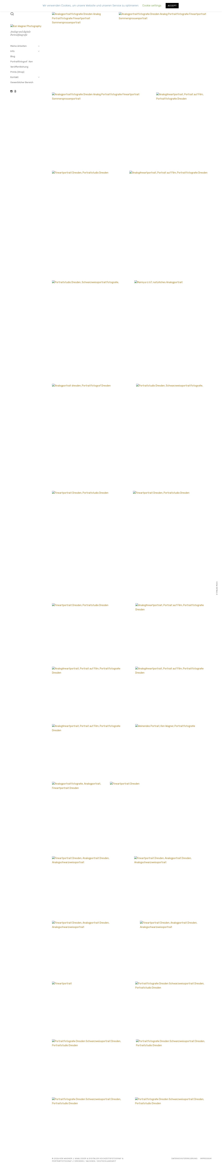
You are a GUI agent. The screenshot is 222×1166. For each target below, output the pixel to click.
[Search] (12, 14)
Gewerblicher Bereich (21, 82)
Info (12, 51)
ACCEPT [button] (172, 5)
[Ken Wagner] (11, 91)
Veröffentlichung (19, 66)
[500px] (15, 91)
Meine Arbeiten (18, 46)
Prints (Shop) (17, 72)
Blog (12, 56)
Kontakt (14, 77)
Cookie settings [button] (151, 5)
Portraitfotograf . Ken (21, 61)
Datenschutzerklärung (185, 1159)
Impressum (206, 1159)
